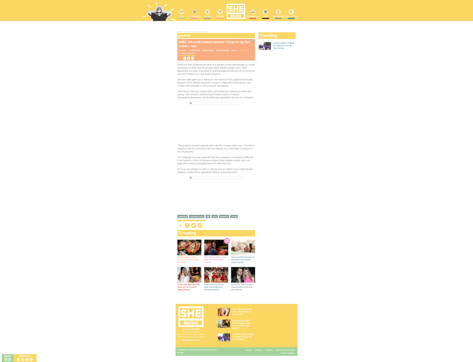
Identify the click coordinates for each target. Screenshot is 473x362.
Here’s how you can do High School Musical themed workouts (214, 287)
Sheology (180, 353)
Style (182, 16)
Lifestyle (220, 16)
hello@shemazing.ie (191, 340)
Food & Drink (194, 50)
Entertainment (194, 16)
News (265, 16)
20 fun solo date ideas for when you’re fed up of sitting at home (188, 287)
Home (179, 32)
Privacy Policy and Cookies (285, 350)
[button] (10, 359)
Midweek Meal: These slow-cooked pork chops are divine (188, 259)
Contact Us (258, 350)
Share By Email (192, 58)
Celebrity (207, 16)
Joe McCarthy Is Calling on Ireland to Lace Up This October (283, 45)
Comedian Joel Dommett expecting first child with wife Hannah (242, 287)
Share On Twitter (188, 58)
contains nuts (196, 216)
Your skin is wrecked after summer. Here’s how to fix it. (242, 311)
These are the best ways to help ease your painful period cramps (243, 259)
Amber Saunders (188, 53)
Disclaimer (269, 350)
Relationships (253, 16)
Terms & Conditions (288, 353)
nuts (214, 216)
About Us (248, 350)
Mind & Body (278, 16)
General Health (222, 50)
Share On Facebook (184, 58)
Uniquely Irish (291, 16)
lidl (208, 216)
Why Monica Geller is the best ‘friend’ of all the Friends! (215, 259)
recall (234, 216)
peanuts (224, 216)
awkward (182, 216)
